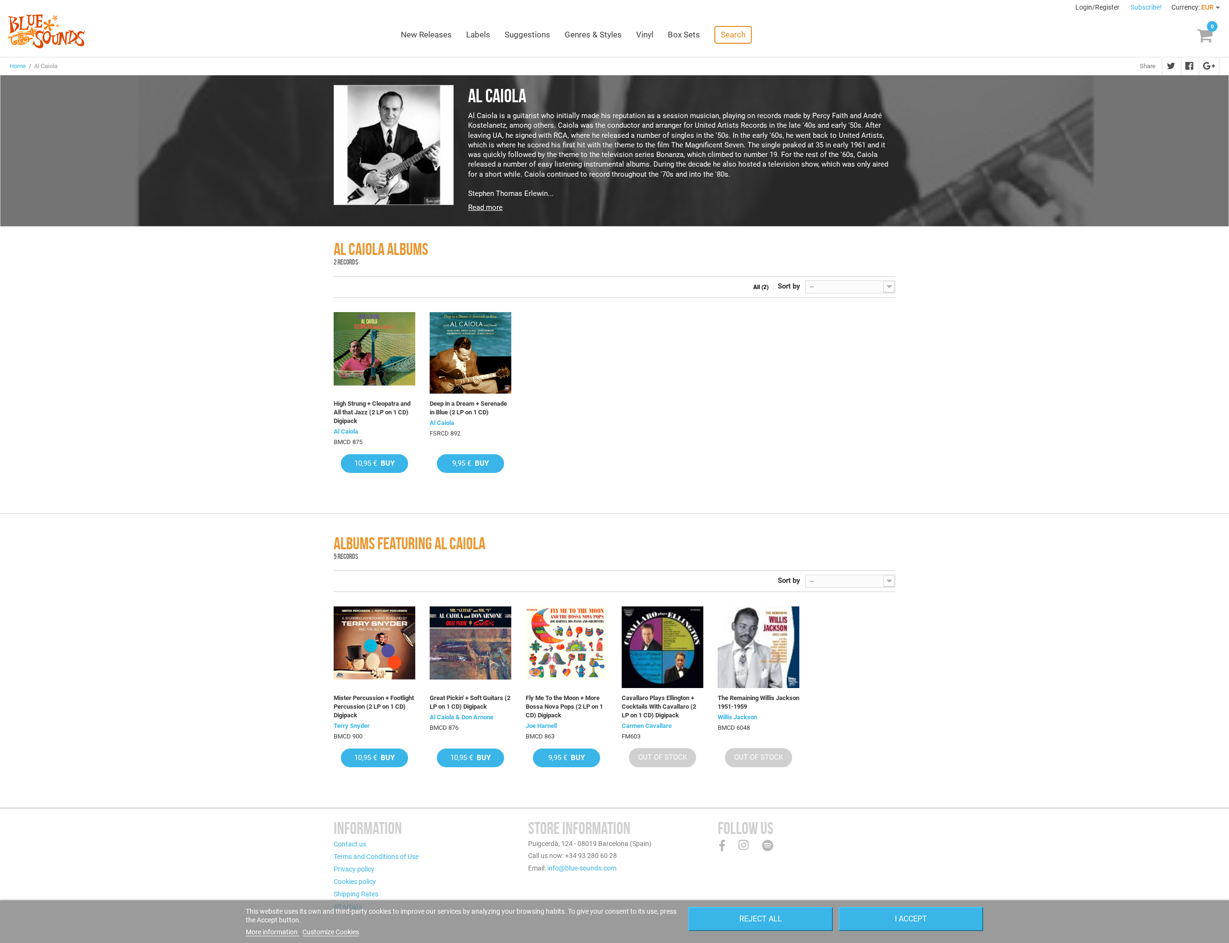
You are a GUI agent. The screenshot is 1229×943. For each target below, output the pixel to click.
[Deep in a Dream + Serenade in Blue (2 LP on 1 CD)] (470, 353)
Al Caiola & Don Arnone (462, 717)
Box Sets (684, 34)
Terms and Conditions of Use (376, 856)
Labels (478, 34)
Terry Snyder (352, 725)
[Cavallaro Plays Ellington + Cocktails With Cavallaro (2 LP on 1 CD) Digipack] (662, 647)
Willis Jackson (737, 717)
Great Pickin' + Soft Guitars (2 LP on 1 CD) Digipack (470, 702)
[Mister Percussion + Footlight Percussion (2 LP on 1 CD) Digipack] (374, 647)
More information (272, 932)
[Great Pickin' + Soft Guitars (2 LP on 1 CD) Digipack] (470, 647)
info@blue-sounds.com (581, 868)
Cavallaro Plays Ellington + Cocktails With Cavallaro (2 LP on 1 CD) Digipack (659, 706)
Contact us (350, 844)
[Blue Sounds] (46, 31)
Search (733, 34)
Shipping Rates (356, 894)
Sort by (789, 286)
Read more (485, 207)
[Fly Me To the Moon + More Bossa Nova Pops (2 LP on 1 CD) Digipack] (566, 647)
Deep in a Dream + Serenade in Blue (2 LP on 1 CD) (468, 408)
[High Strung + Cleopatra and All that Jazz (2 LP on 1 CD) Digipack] (374, 353)
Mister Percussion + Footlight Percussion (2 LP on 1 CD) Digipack (374, 706)
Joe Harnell (541, 725)
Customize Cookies (330, 932)
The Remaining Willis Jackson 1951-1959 (758, 702)
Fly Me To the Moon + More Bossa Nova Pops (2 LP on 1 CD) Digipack (564, 706)
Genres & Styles (593, 34)
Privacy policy (354, 869)
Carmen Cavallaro (647, 725)
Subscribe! (1146, 7)
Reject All (760, 918)
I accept (911, 918)
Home (18, 66)
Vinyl (644, 34)
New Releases (426, 34)
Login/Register (1098, 7)
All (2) (761, 287)
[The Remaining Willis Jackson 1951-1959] (758, 647)
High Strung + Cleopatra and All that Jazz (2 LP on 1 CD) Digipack (372, 412)
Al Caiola (346, 431)
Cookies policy (355, 881)
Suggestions (527, 34)
